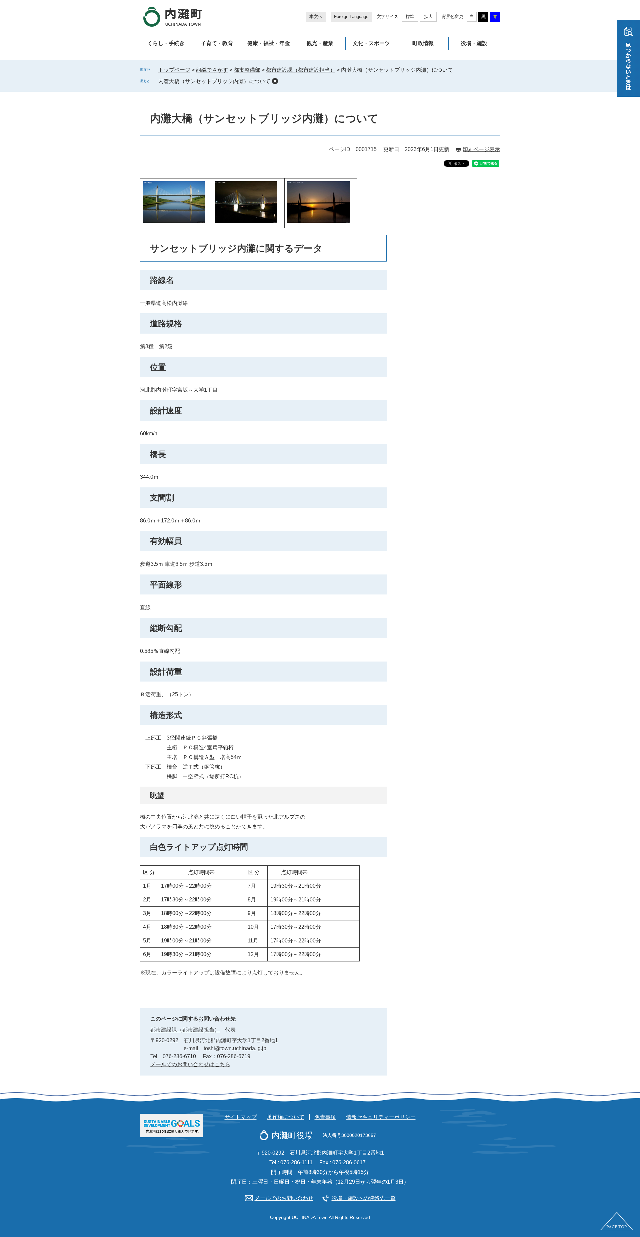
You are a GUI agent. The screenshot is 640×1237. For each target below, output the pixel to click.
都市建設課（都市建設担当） (300, 70)
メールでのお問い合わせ (284, 1198)
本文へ (315, 16)
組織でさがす (212, 70)
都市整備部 (247, 70)
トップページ (174, 70)
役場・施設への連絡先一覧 (364, 1198)
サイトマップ (241, 1117)
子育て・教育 (217, 43)
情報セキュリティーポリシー (381, 1117)
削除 (275, 81)
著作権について (285, 1117)
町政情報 (423, 43)
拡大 (428, 16)
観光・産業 (320, 43)
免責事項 (325, 1117)
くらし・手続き (166, 43)
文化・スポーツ (371, 43)
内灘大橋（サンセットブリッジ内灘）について (214, 81)
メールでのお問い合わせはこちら (190, 1064)
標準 (410, 16)
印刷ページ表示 (481, 149)
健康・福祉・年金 (268, 43)
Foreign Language (351, 16)
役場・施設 (474, 43)
